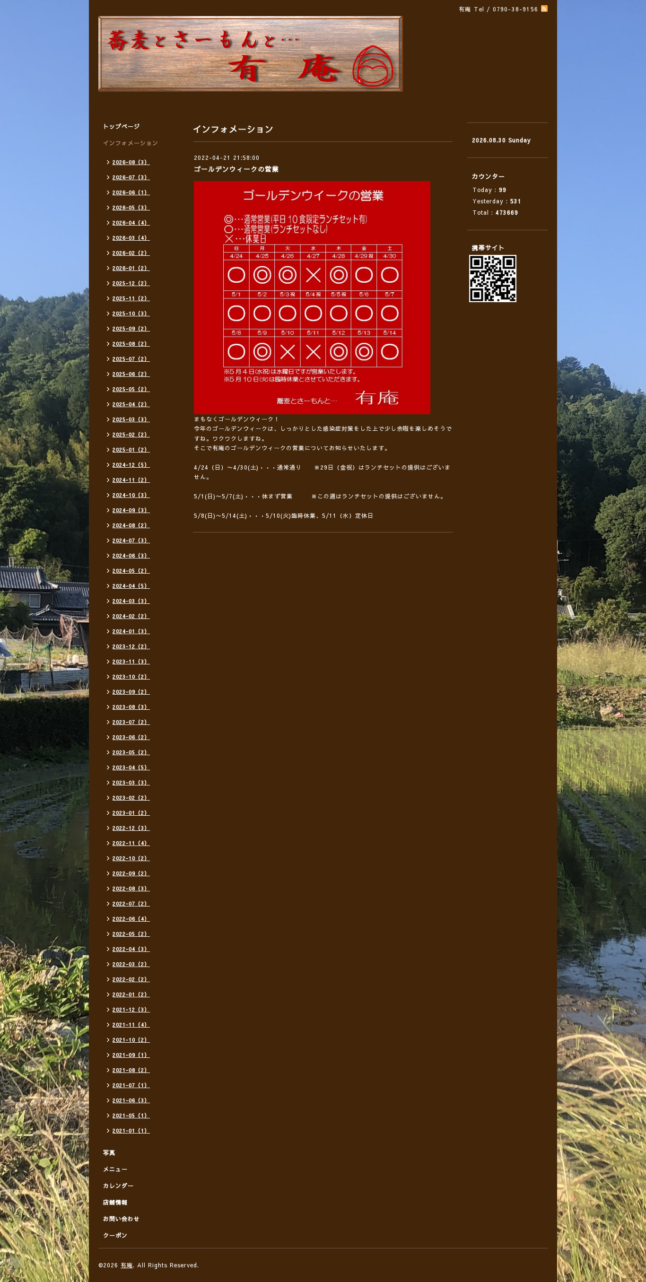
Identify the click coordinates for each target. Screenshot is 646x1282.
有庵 (127, 1265)
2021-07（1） (131, 1085)
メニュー (115, 1169)
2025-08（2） (131, 343)
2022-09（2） (131, 873)
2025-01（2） (131, 449)
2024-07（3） (131, 540)
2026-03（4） (131, 237)
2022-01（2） (131, 994)
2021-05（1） (131, 1115)
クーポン (115, 1235)
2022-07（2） (131, 903)
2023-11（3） (131, 661)
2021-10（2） (131, 1039)
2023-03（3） (131, 782)
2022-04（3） (131, 948)
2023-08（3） (131, 706)
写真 (109, 1152)
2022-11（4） (131, 842)
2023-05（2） (131, 752)
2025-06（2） (131, 373)
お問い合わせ (121, 1218)
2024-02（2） (131, 615)
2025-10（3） (131, 313)
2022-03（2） (131, 964)
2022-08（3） (131, 888)
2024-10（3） (131, 494)
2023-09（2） (131, 691)
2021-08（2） (131, 1069)
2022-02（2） (131, 979)
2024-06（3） (131, 555)
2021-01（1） (131, 1130)
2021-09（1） (131, 1054)
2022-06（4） (131, 918)
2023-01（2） (131, 812)
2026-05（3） (131, 207)
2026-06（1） (131, 192)
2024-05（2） (131, 570)
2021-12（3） (131, 1009)
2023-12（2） (131, 646)
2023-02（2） (131, 797)
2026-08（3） (131, 162)
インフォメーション (130, 143)
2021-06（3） (131, 1100)
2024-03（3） (131, 600)
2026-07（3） (131, 177)
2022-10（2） (131, 858)
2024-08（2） (131, 525)
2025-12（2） (131, 283)
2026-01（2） (131, 267)
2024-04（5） (131, 585)
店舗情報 (115, 1202)
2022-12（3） (131, 827)
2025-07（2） (131, 358)
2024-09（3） (131, 510)
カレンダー (118, 1185)
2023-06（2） (131, 737)
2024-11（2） (131, 479)
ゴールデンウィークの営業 (236, 169)
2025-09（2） (131, 328)
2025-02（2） (131, 434)
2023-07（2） (131, 721)
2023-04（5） (131, 767)
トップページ (121, 126)
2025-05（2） (131, 388)
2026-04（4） (131, 222)
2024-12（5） (131, 464)
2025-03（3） (131, 419)
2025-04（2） (131, 404)
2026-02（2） (131, 252)
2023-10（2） (131, 676)
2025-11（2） (131, 298)
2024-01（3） (131, 631)
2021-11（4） (131, 1024)
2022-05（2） (131, 933)
